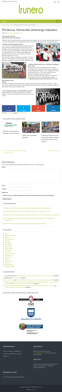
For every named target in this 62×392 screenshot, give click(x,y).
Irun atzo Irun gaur (10, 254)
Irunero (4, 21)
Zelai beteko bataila (53, 150)
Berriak (7, 237)
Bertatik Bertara (9, 239)
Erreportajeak (9, 248)
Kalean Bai (8, 257)
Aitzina (7, 233)
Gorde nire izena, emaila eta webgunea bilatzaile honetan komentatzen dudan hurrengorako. (28, 195)
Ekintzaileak (8, 244)
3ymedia (33, 389)
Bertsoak (7, 241)
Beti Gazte (8, 243)
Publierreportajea (10, 266)
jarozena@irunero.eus (39, 353)
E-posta (4, 189)
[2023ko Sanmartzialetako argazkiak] (31, 127)
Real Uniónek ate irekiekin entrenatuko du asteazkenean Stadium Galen (25, 223)
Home (4, 25)
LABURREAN (9, 265)
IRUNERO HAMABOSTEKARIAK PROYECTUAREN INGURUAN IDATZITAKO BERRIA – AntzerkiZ (29, 285)
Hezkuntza (8, 250)
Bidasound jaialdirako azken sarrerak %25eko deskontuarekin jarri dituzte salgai (28, 208)
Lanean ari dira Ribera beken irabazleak (23, 283)
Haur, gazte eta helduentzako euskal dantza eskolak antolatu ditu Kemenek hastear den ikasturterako (30, 219)
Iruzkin (4, 167)
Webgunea (5, 192)
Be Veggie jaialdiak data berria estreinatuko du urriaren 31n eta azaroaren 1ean (27, 211)
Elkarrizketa (8, 246)
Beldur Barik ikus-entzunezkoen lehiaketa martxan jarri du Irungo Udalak (35, 276)
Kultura (7, 263)
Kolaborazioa (8, 261)
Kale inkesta (8, 255)
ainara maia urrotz (9, 280)
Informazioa (10, 25)
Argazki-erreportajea (10, 235)
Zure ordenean (16, 278)
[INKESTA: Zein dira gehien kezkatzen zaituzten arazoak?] (12, 125)
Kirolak (7, 259)
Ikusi (4, 377)
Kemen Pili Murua (21, 113)
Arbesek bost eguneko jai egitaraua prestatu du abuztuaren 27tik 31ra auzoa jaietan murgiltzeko (32, 215)
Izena (4, 185)
